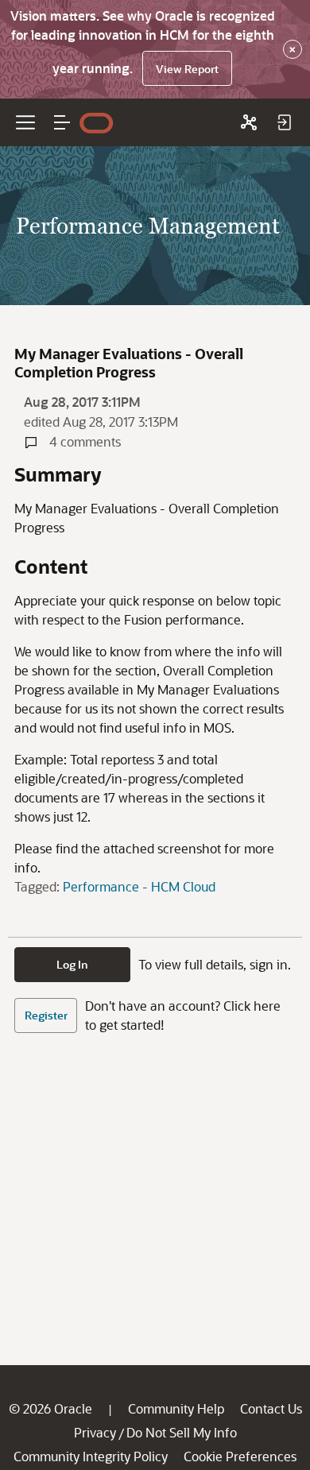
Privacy (95, 1432)
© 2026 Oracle (50, 1408)
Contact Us (271, 1408)
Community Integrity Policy (91, 1456)
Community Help (176, 1408)
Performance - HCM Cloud (139, 886)
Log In (72, 964)
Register (46, 1015)
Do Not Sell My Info (181, 1432)
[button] (62, 122)
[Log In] (283, 122)
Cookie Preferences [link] (240, 1456)
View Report (187, 68)
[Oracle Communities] (248, 122)
